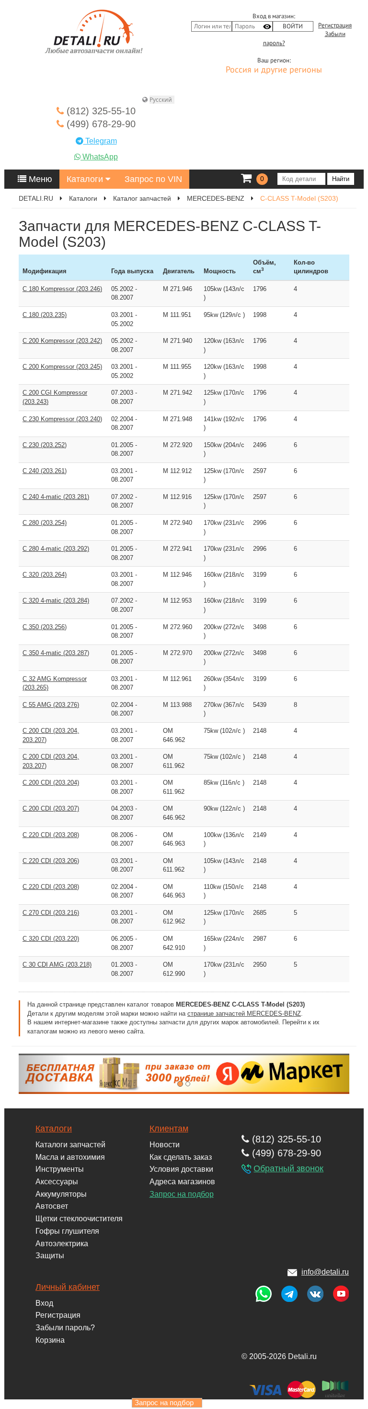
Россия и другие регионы (274, 70)
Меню (39, 179)
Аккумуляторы (61, 1194)
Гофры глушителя (67, 1231)
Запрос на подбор (182, 1194)
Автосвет (51, 1206)
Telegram (100, 141)
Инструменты (59, 1169)
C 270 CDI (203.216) (51, 912)
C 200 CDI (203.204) (51, 782)
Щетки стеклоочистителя (79, 1219)
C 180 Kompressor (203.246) (62, 288)
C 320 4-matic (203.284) (56, 600)
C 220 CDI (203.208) (51, 834)
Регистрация (335, 25)
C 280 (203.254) (45, 522)
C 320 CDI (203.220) (51, 938)
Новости (165, 1145)
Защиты (49, 1255)
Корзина (50, 1340)
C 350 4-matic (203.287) (56, 652)
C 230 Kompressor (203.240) (62, 419)
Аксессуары (56, 1182)
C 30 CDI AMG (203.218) (57, 964)
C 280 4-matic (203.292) (56, 548)
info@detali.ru (325, 1272)
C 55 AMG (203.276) (51, 704)
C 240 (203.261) (45, 470)
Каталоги (86, 179)
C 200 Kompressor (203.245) (62, 366)
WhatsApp (99, 157)
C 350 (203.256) (45, 627)
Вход (44, 1303)
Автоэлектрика (61, 1243)
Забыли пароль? (65, 1328)
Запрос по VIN (153, 179)
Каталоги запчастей (70, 1145)
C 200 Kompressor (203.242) (62, 340)
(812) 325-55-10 (100, 111)
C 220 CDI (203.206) (51, 860)
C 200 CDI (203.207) (51, 808)
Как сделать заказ (181, 1157)
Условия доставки (181, 1169)
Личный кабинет (67, 1287)
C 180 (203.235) (45, 314)
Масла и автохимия (70, 1157)
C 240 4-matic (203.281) (56, 496)
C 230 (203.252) (45, 445)
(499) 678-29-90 (100, 124)
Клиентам (169, 1128)
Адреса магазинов (182, 1182)
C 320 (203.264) (45, 574)
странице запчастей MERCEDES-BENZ (244, 1013)
